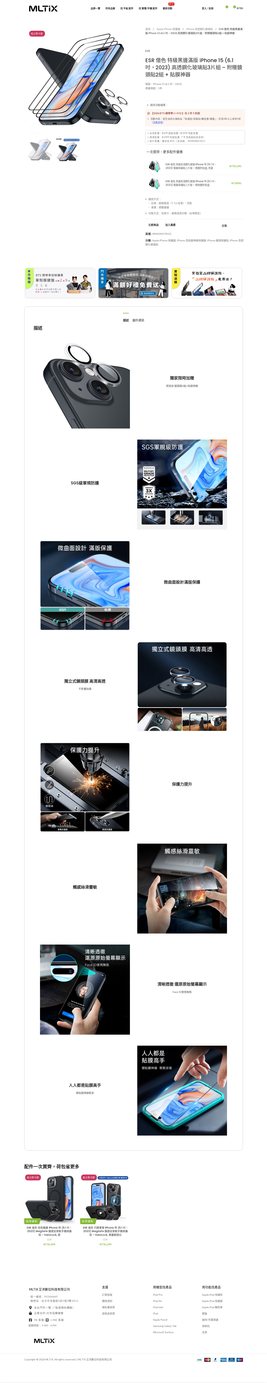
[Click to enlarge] (35, 128)
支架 (204, 1332)
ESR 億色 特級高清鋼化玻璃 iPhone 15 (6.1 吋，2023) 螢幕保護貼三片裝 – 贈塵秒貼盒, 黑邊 (191, 166)
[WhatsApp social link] (243, 225)
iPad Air (157, 1300)
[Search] (218, 8)
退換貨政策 (108, 1313)
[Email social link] (238, 225)
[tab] (126, 318)
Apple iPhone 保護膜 (169, 29)
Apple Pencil (160, 1319)
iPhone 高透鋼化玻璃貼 (199, 29)
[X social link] (234, 225)
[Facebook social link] (230, 225)
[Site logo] (43, 8)
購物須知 (107, 1300)
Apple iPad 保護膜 (212, 1300)
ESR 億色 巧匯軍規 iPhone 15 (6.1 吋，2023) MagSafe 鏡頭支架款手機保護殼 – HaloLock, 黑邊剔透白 (105, 1231)
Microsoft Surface (163, 1332)
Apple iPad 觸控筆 (212, 1307)
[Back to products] (152, 43)
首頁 (148, 29)
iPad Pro (158, 1294)
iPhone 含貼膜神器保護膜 (191, 240)
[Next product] (156, 43)
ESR (147, 50)
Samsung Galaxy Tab (165, 1325)
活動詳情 (158, 122)
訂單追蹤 (107, 1294)
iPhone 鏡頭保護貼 (218, 240)
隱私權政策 (108, 1307)
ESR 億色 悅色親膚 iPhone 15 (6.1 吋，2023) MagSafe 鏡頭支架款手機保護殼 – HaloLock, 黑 (49, 1231)
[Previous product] (147, 43)
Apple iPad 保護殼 (212, 1294)
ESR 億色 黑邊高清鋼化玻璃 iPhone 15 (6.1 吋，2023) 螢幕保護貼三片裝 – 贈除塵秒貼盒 (191, 183)
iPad (155, 1313)
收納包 (206, 1325)
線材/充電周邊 (210, 1319)
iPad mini (158, 1307)
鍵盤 (204, 1313)
